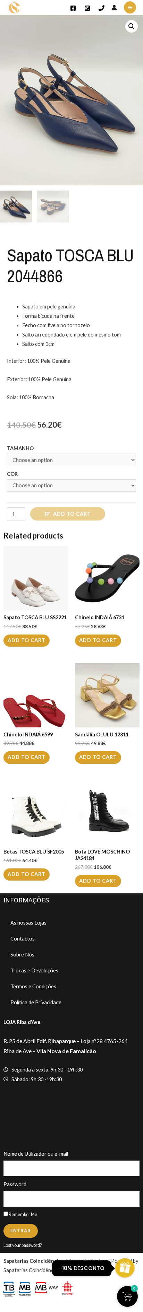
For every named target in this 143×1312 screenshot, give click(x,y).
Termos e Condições (33, 986)
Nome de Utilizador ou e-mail (35, 1154)
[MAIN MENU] (130, 7)
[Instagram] (87, 8)
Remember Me (22, 1214)
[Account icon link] (114, 7)
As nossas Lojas (28, 923)
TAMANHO (20, 448)
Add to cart (72, 514)
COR (12, 474)
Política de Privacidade (35, 1002)
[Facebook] (73, 8)
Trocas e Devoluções (34, 970)
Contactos (22, 939)
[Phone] (101, 8)
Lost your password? (22, 1245)
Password (14, 1184)
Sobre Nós (22, 954)
